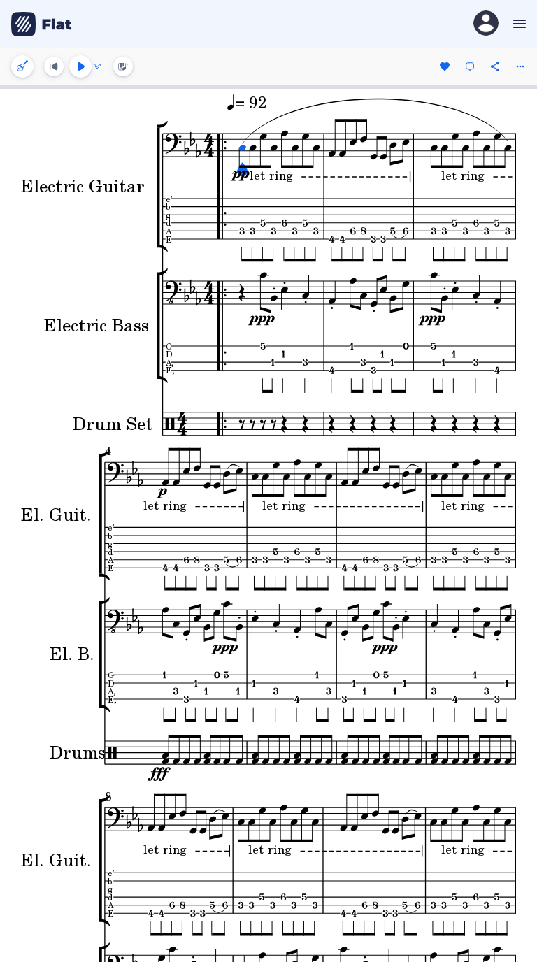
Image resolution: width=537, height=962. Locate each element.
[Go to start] (54, 66)
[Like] (444, 66)
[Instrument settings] (22, 66)
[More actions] (520, 66)
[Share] (495, 66)
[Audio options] (97, 66)
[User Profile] (486, 24)
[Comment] (469, 66)
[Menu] (518, 23)
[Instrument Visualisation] (123, 66)
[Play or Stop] (80, 66)
